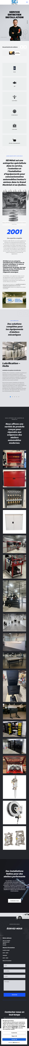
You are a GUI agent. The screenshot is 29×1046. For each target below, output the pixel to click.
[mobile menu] (27, 2)
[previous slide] (21, 46)
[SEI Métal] (14, 2)
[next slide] (25, 46)
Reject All (14, 1036)
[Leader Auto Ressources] (14, 53)
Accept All (14, 1039)
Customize (14, 1033)
